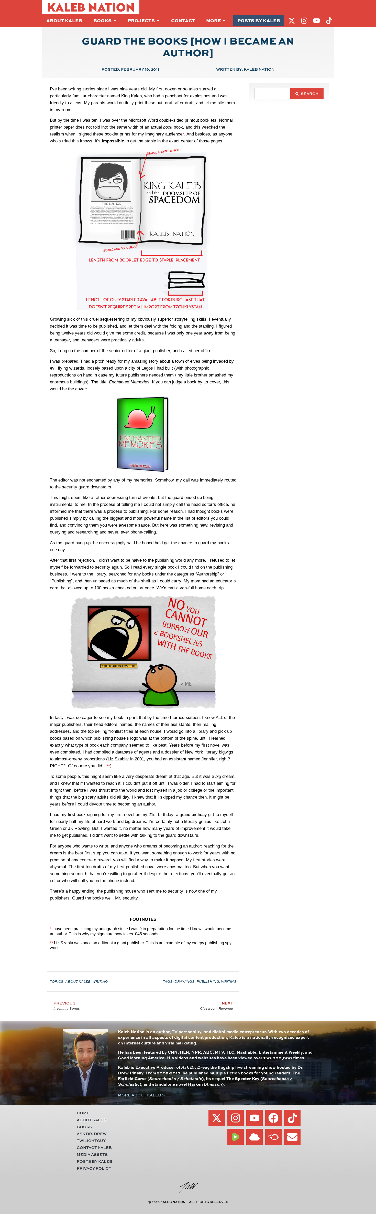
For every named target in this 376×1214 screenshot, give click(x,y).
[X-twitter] (216, 1118)
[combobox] (272, 93)
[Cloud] (254, 1137)
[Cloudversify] (273, 1137)
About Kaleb (78, 981)
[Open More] (224, 20)
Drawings (184, 981)
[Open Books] (115, 20)
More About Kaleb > (141, 1095)
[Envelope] (292, 1137)
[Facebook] (273, 1118)
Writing (100, 981)
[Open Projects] (158, 20)
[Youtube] (254, 1118)
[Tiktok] (292, 1118)
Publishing (207, 981)
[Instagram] (235, 1118)
